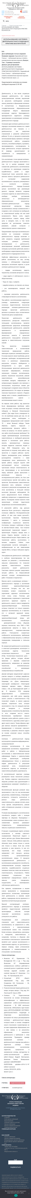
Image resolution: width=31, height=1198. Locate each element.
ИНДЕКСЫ (15, 1105)
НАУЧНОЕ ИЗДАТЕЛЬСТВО (9, 1115)
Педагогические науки (8, 35)
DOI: (3, 14)
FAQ (5, 1143)
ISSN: (3, 11)
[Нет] (29, 1193)
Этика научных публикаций (11, 1119)
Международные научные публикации (14, 1140)
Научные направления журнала (12, 1125)
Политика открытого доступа (12, 1122)
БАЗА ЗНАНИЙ (5, 1135)
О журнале (7, 1117)
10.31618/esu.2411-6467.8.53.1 (12, 14)
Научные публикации (9, 1124)
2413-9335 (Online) (9, 13)
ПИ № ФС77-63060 (19, 7)
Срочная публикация (21, 17)
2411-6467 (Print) (9, 11)
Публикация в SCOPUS (8, 17)
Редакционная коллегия (10, 1127)
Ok (16, 1195)
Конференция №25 (17, 1087)
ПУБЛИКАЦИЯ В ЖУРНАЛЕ (9, 1129)
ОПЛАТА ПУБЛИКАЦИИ (15, 1102)
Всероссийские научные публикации (13, 1141)
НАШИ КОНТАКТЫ (6, 1145)
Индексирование (8, 1120)
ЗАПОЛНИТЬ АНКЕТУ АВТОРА (15, 1103)
